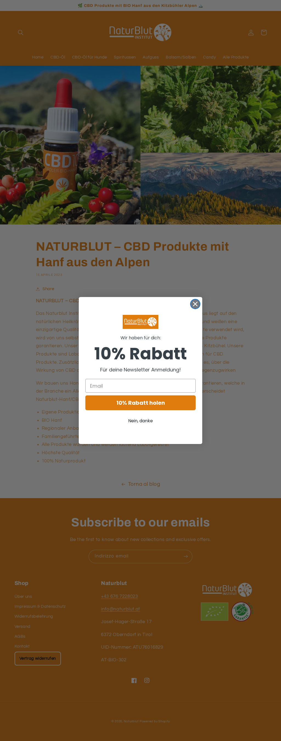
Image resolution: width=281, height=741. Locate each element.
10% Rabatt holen (140, 403)
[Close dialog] (195, 304)
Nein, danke (140, 421)
